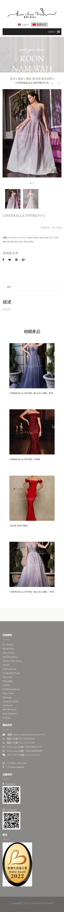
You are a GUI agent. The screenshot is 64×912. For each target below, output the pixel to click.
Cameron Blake (10, 701)
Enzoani (7, 717)
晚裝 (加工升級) (52, 237)
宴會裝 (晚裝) (33, 237)
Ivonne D (7, 705)
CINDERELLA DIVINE (17, 237)
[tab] (32, 287)
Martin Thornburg (12, 660)
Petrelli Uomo (10, 709)
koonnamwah (17, 767)
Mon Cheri (8, 693)
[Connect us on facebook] (11, 794)
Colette (6, 685)
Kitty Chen (8, 652)
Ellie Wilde (8, 681)
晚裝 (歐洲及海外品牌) (39, 78)
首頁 (12, 78)
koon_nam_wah (18, 762)
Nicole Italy (8, 648)
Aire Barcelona (10, 656)
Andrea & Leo (10, 668)
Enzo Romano (10, 713)
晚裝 (20, 78)
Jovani (6, 664)
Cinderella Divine (11, 672)
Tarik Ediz (7, 677)
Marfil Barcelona (11, 689)
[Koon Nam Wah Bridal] (32, 13)
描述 (9, 287)
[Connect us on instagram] (11, 820)
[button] (51, 31)
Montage (7, 697)
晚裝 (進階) (28, 241)
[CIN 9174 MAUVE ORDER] (32, 133)
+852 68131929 (33, 746)
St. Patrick (8, 644)
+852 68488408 (33, 750)
